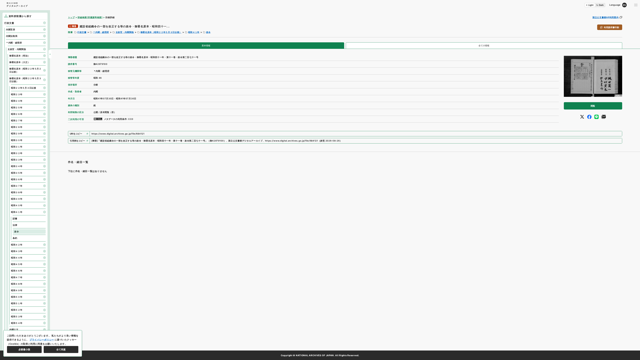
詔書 (15, 218)
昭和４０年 (16, 205)
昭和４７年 (16, 277)
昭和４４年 (16, 257)
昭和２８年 (16, 127)
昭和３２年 (16, 153)
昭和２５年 (16, 107)
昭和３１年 (16, 146)
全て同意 (61, 349)
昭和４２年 (16, 244)
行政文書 (81, 32)
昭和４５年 (16, 264)
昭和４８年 (16, 283)
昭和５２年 (16, 309)
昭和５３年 (16, 316)
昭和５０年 (16, 297)
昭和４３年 (16, 251)
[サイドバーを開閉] (50, 54)
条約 (15, 238)
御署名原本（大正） (19, 62)
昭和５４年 (16, 323)
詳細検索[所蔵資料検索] (90, 17)
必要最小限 (24, 349)
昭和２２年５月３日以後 (23, 87)
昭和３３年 (16, 159)
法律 (15, 225)
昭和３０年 (16, 140)
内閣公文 (13, 329)
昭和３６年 (16, 179)
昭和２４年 (16, 101)
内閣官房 (10, 29)
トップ (71, 17)
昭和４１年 (194, 32)
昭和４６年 (16, 270)
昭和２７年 (16, 120)
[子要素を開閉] (44, 23)
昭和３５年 (16, 173)
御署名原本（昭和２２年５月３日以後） (161, 32)
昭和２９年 (16, 133)
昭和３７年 (16, 185)
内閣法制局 (12, 36)
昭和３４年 (16, 166)
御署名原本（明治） (19, 55)
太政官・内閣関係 (125, 32)
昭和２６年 (16, 114)
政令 (208, 32)
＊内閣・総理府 (101, 32)
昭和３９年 (16, 199)
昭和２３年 (16, 94)
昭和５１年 (16, 303)
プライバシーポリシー (42, 339)
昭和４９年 (16, 290)
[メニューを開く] (636, 5)
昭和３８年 (16, 192)
